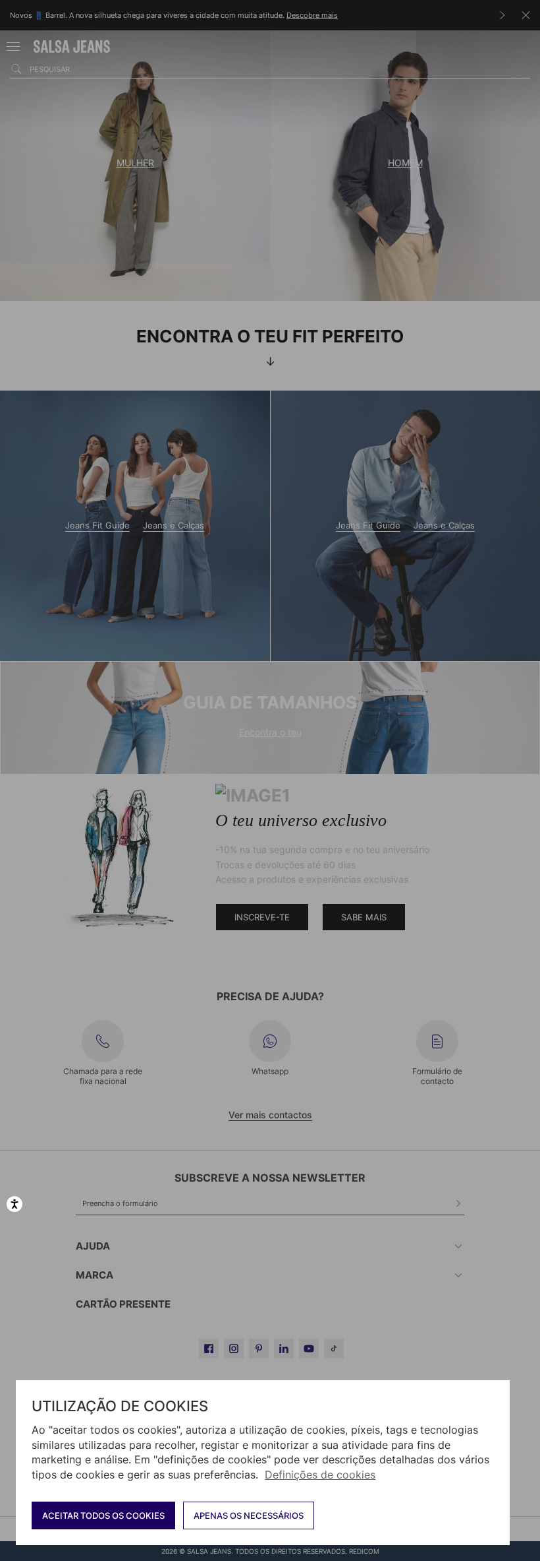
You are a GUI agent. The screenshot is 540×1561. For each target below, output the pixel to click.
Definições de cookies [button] (320, 1474)
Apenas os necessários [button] (249, 1515)
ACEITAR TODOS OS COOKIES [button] (103, 1515)
